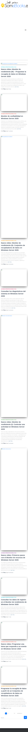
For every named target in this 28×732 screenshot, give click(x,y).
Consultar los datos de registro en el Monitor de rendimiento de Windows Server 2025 (14, 602)
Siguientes (19, 713)
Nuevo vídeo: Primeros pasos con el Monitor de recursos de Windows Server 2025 (13, 557)
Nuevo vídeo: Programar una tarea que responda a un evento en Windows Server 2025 (14, 646)
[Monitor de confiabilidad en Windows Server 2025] (14, 102)
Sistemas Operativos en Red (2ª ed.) (8, 67)
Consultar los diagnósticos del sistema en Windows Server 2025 (13, 293)
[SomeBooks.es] (12, 30)
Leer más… (17, 86)
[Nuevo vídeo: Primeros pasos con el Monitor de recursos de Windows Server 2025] (14, 499)
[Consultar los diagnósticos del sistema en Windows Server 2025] (14, 277)
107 (14, 713)
